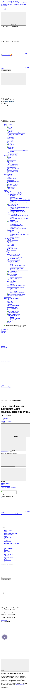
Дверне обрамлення (15, 319)
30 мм (2, 421)
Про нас (3, 2)
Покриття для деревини (10, 155)
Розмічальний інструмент (17, 268)
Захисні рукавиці (14, 237)
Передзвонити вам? (6, 70)
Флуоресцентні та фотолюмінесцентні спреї (17, 209)
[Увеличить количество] (13, 474)
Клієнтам (8, 4)
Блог (6, 5)
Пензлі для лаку (14, 278)
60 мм (9, 421)
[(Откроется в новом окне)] (6, 499)
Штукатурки (7, 297)
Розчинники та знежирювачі (18, 228)
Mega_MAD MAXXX (16, 198)
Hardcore (12, 197)
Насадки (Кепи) (14, 232)
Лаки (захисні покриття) (16, 225)
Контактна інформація (17, 2)
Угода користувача (20, 684)
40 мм (6, 421)
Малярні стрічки (14, 255)
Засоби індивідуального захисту (19, 270)
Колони (12, 317)
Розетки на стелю (15, 318)
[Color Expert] (4, 329)
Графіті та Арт (8, 191)
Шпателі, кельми (14, 262)
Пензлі (12, 282)
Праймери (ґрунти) (15, 224)
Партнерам (8, 2)
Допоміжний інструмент (17, 267)
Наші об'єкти (7, 560)
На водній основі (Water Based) (18, 202)
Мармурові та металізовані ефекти (19, 207)
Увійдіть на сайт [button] (5, 451)
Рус (5, 9)
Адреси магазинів (9, 554)
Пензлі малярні (14, 290)
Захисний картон (14, 258)
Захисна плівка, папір (16, 257)
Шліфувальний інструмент (17, 265)
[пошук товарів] (13, 79)
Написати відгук (5, 418)
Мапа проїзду (4, 620)
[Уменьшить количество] (13, 460)
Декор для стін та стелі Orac (11, 298)
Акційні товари (8, 124)
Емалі (5, 190)
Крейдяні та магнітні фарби (17, 211)
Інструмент (7, 251)
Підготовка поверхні (9, 174)
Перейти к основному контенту (9, 1)
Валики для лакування (16, 277)
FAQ (22, 4)
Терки (11, 264)
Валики (12, 284)
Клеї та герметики (9, 238)
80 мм (12, 421)
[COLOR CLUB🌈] (9, 493)
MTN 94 (12, 195)
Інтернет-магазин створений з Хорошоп (11, 514)
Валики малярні (14, 288)
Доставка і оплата (16, 4)
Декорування (13, 291)
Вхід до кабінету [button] (8, 548)
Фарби (5, 125)
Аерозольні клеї (14, 227)
